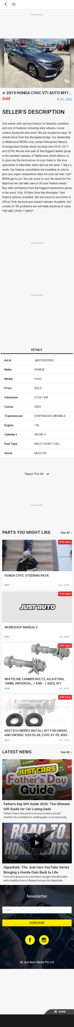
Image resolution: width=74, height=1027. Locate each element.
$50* (7, 584)
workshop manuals (21, 627)
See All (65, 532)
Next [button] (72, 63)
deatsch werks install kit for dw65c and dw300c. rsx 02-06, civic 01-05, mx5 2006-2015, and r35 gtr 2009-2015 (35, 735)
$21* (7, 740)
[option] (37, 63)
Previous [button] (2, 63)
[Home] (37, 952)
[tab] (37, 350)
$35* (7, 636)
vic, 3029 (66, 99)
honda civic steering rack (26, 575)
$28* (7, 688)
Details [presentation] (36, 350)
